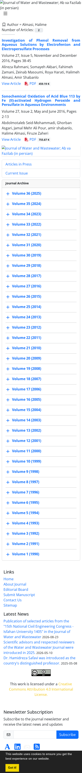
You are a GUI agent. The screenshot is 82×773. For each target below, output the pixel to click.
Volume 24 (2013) (26, 317)
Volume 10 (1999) (26, 461)
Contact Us (12, 600)
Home (8, 579)
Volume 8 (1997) (25, 482)
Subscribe (67, 734)
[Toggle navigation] (39, 14)
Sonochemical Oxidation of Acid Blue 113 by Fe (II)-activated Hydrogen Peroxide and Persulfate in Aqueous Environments (41, 100)
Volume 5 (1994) (25, 513)
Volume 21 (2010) (26, 348)
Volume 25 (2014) (26, 307)
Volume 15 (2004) (26, 410)
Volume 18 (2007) (26, 379)
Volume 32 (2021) (26, 234)
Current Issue (16, 173)
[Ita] (27, 748)
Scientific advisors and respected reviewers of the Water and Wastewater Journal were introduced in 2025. (39, 647)
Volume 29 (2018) (26, 265)
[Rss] (36, 748)
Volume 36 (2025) (26, 193)
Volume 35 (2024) (26, 203)
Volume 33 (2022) (26, 224)
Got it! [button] (12, 767)
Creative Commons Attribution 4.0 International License (41, 689)
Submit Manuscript (19, 594)
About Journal (14, 584)
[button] (51, 759)
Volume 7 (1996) (25, 492)
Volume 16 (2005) (26, 399)
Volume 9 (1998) (25, 471)
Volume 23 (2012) (26, 327)
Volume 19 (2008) (26, 368)
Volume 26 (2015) (26, 296)
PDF (39, 83)
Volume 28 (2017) (26, 276)
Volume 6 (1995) (25, 502)
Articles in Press (18, 164)
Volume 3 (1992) (25, 533)
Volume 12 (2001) (26, 440)
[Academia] (7, 748)
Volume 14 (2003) (26, 420)
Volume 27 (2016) (26, 286)
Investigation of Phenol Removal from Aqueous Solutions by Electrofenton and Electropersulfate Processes (41, 44)
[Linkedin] (17, 748)
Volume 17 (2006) (26, 389)
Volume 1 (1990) (25, 554)
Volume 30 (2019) (26, 255)
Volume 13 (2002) (26, 430)
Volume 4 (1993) (25, 523)
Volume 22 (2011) (26, 337)
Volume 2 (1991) (25, 543)
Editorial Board (15, 589)
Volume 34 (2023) (26, 214)
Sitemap (10, 605)
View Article (11, 83)
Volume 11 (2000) (26, 451)
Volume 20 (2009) (26, 358)
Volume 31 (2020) (26, 245)
